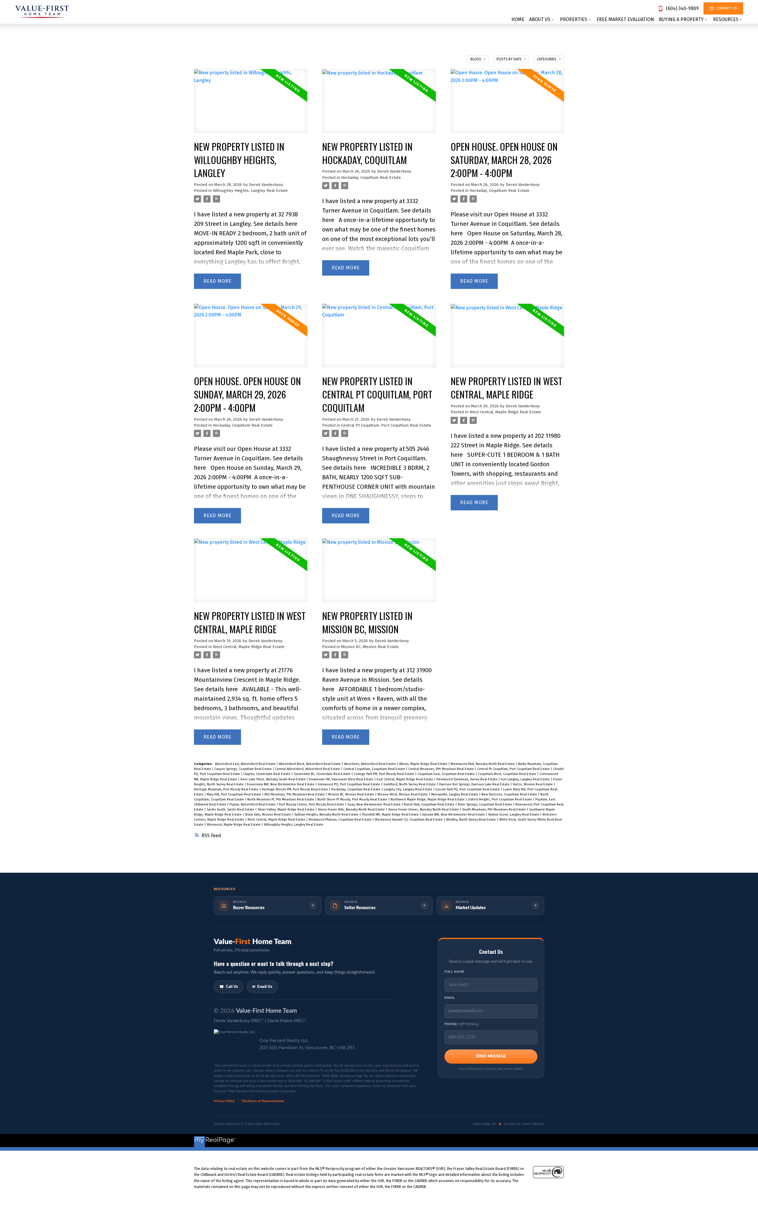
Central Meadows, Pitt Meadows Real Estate (441, 769)
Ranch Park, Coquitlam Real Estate (429, 804)
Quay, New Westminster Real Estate (374, 804)
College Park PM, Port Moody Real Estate (384, 774)
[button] (678, 9)
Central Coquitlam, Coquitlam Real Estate (374, 769)
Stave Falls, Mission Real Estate (268, 814)
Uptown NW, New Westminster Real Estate (454, 814)
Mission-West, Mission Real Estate (403, 794)
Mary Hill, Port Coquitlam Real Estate (234, 794)
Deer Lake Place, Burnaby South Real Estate (273, 779)
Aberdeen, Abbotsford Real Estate (370, 764)
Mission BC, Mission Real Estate (370, 646)
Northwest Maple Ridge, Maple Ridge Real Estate (428, 799)
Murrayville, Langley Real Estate (455, 794)
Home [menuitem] (517, 19)
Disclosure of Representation (263, 1101)
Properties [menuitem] (573, 19)
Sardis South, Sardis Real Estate (231, 809)
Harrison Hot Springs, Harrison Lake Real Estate (474, 784)
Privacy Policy (224, 1101)
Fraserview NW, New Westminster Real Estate (281, 784)
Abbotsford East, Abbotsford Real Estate (246, 764)
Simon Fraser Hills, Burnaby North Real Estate (352, 809)
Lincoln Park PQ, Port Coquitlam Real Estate (468, 789)
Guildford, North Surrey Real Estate (410, 784)
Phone (461, 1024)
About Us (539, 19)
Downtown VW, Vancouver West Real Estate (341, 779)
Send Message (491, 1056)
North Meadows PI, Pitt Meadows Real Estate (281, 799)
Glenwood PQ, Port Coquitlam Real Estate (349, 784)
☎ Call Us (228, 986)
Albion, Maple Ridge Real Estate (423, 764)
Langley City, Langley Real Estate (408, 789)
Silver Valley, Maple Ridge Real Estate (286, 809)
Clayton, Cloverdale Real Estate (267, 774)
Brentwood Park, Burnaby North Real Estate (483, 764)
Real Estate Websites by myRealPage (533, 1140)
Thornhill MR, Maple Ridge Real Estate (391, 814)
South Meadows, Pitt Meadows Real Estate (494, 809)
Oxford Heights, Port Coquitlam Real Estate (500, 799)
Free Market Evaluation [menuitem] (625, 19)
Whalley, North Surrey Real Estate (471, 819)
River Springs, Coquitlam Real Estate (485, 804)
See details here (275, 223)
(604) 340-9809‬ (682, 8)
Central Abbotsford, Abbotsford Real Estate (308, 769)
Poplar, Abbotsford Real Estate (253, 804)
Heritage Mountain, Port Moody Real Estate (226, 789)
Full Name (454, 971)
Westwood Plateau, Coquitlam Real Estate (340, 819)
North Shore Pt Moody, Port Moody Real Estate (352, 799)
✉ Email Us (262, 986)
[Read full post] (250, 104)
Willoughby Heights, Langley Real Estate (250, 190)
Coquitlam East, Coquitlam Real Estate (446, 774)
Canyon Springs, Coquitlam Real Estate (243, 769)
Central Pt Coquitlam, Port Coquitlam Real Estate (386, 425)
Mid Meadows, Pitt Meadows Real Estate (295, 794)
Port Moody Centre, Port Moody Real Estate (312, 804)
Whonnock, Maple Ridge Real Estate (234, 825)
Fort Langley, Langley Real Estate (526, 779)
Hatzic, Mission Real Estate (533, 784)
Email (449, 997)
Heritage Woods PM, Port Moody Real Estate (295, 789)
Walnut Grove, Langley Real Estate (514, 814)
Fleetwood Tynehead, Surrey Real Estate (467, 779)
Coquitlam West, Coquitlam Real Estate (507, 774)
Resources (725, 19)
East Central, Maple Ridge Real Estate (405, 779)
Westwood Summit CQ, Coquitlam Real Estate (409, 819)
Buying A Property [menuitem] (681, 19)
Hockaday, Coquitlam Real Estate (371, 177)
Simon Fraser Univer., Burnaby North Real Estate (424, 809)
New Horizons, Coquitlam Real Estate (509, 794)
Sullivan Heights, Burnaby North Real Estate (326, 814)
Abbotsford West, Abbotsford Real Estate (310, 764)
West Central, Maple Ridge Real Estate (505, 412)
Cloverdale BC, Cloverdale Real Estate (322, 774)
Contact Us (727, 8)
